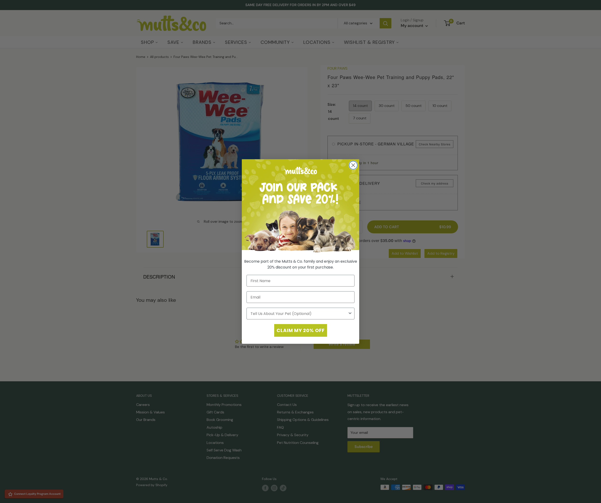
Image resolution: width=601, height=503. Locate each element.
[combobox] (299, 313)
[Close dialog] (353, 165)
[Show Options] (350, 313)
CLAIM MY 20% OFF (301, 330)
